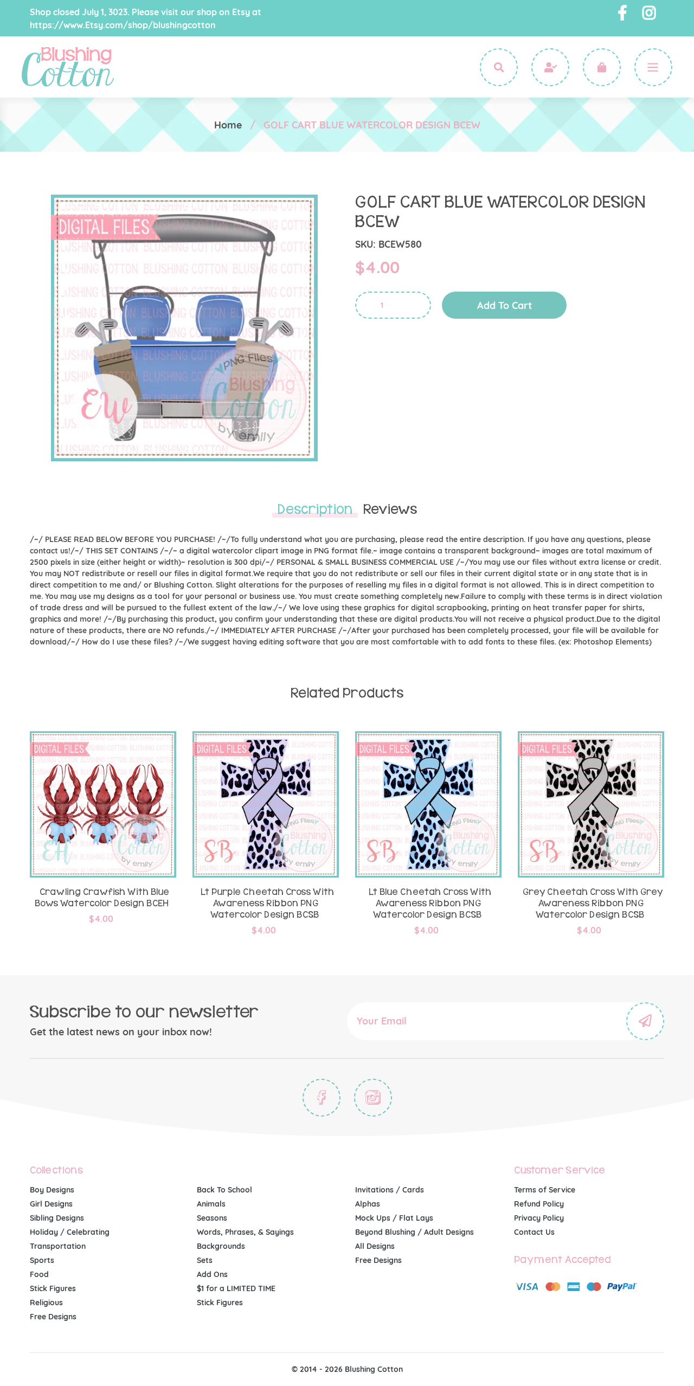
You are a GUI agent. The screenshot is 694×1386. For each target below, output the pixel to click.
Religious (46, 1302)
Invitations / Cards (389, 1190)
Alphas (367, 1204)
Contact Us (534, 1232)
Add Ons (212, 1274)
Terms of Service (544, 1190)
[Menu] (653, 67)
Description (315, 509)
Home (228, 125)
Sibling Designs (57, 1218)
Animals (211, 1204)
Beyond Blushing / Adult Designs (414, 1232)
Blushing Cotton (374, 1369)
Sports (42, 1260)
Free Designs (53, 1316)
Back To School (224, 1190)
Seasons (212, 1218)
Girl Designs (51, 1204)
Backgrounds (221, 1246)
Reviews (390, 509)
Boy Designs (52, 1190)
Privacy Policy (539, 1218)
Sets (205, 1260)
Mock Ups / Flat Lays (394, 1218)
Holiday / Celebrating (70, 1232)
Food (39, 1274)
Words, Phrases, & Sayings (245, 1232)
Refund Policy (539, 1204)
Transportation (58, 1246)
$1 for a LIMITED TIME (236, 1288)
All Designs (375, 1246)
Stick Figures (53, 1288)
